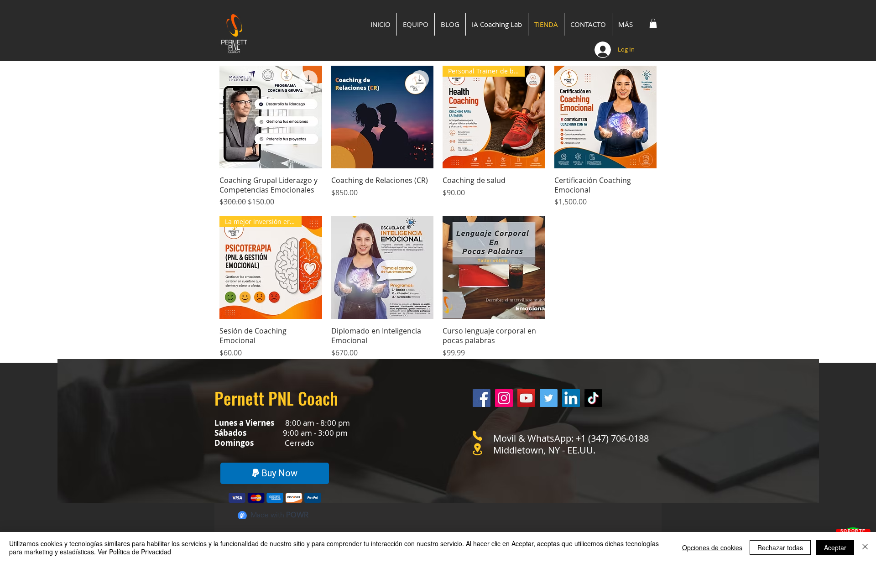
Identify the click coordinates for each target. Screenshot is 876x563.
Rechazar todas (780, 547)
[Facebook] (481, 398)
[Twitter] (549, 398)
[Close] (865, 547)
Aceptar (835, 547)
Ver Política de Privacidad (134, 551)
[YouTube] (526, 398)
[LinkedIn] (571, 398)
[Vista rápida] (270, 117)
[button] (653, 23)
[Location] (477, 449)
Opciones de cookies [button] (712, 547)
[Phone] (477, 436)
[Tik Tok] (593, 398)
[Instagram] (504, 398)
